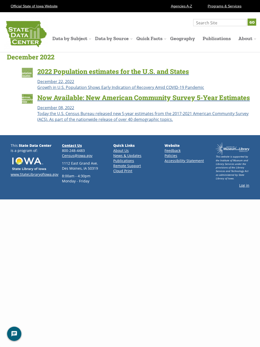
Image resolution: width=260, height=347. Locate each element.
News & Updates (127, 155)
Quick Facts (149, 38)
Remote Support (127, 165)
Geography (182, 38)
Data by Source (112, 38)
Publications (217, 38)
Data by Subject (69, 38)
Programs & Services (224, 6)
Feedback (173, 150)
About (245, 38)
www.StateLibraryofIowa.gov (34, 174)
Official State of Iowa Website (34, 6)
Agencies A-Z (181, 6)
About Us (121, 150)
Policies (171, 155)
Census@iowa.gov (77, 155)
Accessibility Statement (184, 160)
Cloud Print (122, 170)
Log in (244, 185)
